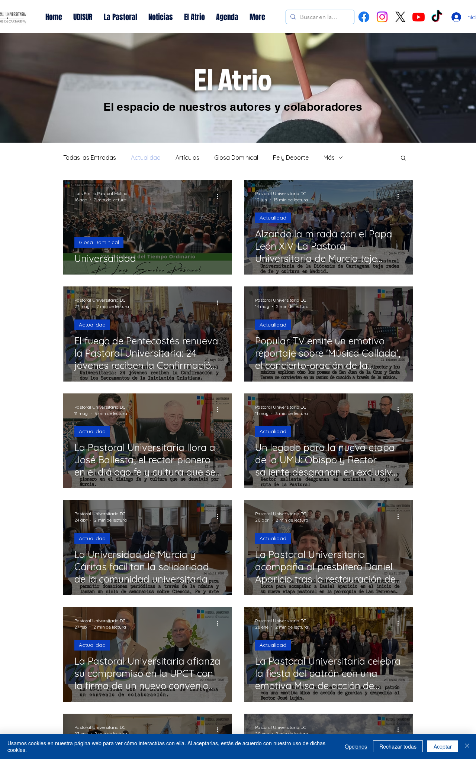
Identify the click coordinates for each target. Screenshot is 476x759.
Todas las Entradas (89, 157)
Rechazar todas (397, 746)
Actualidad (146, 157)
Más (329, 157)
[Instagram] (382, 17)
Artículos (187, 157)
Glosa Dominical (236, 157)
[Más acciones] (219, 196)
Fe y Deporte (291, 157)
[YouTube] (418, 17)
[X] (400, 17)
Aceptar (443, 746)
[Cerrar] (467, 746)
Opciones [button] (356, 746)
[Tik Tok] (437, 17)
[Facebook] (364, 17)
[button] (403, 158)
